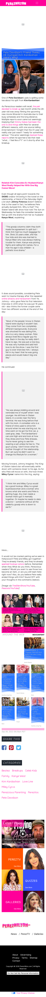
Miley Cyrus (8, 786)
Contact (16, 961)
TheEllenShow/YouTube (23, 586)
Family (5, 776)
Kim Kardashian (11, 781)
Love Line (27, 781)
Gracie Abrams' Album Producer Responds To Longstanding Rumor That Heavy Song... (12, 630)
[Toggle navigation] (37, 3)
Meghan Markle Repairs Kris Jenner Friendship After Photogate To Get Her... (32, 630)
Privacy (15, 958)
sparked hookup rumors (13, 564)
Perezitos (33, 792)
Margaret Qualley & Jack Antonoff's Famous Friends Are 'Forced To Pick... (12, 610)
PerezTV (25, 934)
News (14, 934)
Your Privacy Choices (25, 993)
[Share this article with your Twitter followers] (18, 747)
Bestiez (6, 770)
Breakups (17, 770)
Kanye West (19, 776)
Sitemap (33, 958)
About (15, 955)
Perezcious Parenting (14, 792)
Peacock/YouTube (10, 588)
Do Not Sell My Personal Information (23, 973)
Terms (24, 958)
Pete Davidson (10, 797)
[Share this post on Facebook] (4, 747)
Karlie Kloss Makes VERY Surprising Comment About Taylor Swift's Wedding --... (32, 610)
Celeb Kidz (31, 770)
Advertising (25, 955)
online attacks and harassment (16, 298)
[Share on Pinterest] (11, 747)
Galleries (38, 934)
